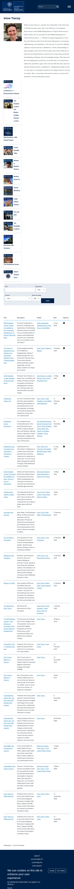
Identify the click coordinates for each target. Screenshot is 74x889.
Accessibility (37, 859)
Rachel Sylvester (42, 424)
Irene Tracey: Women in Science (8, 660)
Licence (7, 295)
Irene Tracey (41, 348)
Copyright (37, 866)
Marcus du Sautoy (42, 746)
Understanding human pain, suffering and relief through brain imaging (9, 700)
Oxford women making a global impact (9, 494)
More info (9, 888)
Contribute (37, 862)
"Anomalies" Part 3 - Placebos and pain (9, 647)
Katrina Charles (42, 497)
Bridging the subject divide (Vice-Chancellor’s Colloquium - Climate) (9, 451)
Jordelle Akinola (42, 325)
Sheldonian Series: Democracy (7, 424)
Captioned (38, 286)
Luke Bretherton (42, 403)
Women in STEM (9, 583)
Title (6, 286)
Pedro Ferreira (46, 751)
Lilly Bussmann (46, 515)
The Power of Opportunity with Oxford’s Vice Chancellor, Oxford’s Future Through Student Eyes (9, 356)
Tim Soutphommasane (44, 421)
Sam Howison (41, 376)
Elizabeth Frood (42, 381)
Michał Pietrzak (42, 451)
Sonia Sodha (41, 428)
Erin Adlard (47, 449)
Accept (51, 871)
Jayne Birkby (47, 401)
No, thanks (61, 871)
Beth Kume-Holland (43, 472)
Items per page (36, 295)
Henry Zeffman (46, 426)
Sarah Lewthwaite (42, 323)
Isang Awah (46, 494)
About (37, 856)
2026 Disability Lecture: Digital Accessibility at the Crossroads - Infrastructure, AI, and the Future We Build (10, 330)
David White (46, 328)
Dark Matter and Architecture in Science (9, 748)
